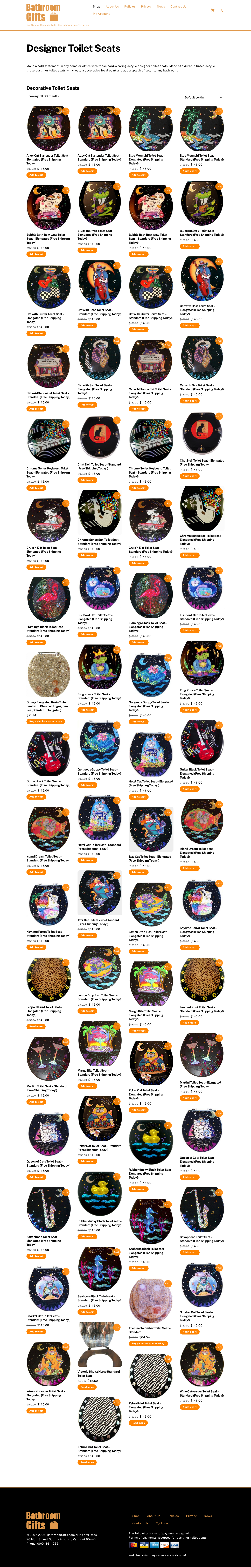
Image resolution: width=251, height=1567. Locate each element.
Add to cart (36, 174)
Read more (36, 1026)
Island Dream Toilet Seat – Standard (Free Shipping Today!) (48, 858)
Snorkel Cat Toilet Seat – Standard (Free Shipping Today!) (48, 1318)
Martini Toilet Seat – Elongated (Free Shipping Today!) (200, 1084)
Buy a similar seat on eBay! (148, 1343)
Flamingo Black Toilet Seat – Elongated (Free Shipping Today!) (148, 627)
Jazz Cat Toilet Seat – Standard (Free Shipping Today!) (98, 922)
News (161, 6)
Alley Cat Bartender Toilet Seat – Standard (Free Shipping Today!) (99, 157)
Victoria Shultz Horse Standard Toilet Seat (99, 1373)
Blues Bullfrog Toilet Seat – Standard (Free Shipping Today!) (202, 232)
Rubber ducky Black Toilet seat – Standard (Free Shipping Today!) (99, 1223)
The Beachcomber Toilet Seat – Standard (149, 1330)
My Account (101, 13)
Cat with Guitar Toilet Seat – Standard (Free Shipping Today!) (151, 316)
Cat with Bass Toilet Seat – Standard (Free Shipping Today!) (99, 312)
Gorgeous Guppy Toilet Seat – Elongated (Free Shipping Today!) (149, 706)
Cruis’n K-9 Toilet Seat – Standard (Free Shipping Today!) (151, 549)
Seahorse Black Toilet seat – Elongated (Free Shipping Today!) (147, 1252)
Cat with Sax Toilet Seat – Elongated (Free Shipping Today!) (95, 389)
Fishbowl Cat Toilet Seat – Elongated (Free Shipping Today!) (95, 619)
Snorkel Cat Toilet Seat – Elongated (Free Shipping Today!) (197, 1316)
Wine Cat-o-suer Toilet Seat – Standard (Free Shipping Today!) (202, 1393)
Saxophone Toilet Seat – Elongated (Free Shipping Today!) (43, 1240)
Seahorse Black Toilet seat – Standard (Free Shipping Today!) (99, 1298)
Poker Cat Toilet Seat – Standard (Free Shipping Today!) (99, 1148)
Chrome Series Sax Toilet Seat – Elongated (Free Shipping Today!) (201, 539)
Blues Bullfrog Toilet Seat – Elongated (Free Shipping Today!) (96, 234)
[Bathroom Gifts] (43, 20)
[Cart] (212, 10)
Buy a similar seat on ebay (45, 721)
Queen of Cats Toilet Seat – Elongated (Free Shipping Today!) (198, 1161)
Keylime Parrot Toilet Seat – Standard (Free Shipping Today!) (48, 933)
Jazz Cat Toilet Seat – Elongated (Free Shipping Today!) (150, 858)
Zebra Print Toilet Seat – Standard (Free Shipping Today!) (99, 1449)
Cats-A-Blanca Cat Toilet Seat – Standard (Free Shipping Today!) (48, 395)
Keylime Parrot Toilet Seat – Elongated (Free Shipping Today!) (198, 932)
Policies (130, 6)
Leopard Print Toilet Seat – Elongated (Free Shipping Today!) (44, 1011)
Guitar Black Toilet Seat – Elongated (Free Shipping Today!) (197, 773)
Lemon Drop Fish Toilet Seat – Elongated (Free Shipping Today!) (149, 935)
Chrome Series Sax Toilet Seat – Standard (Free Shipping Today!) (99, 541)
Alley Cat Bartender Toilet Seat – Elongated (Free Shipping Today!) (48, 159)
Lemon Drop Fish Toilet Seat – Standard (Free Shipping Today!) (99, 997)
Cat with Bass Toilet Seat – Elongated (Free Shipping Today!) (197, 310)
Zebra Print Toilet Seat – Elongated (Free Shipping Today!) (146, 1407)
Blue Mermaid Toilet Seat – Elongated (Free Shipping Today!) (147, 159)
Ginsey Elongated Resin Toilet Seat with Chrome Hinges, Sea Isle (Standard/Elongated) (47, 706)
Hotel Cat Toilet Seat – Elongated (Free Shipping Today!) (151, 783)
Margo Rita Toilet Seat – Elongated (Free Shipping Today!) (146, 1015)
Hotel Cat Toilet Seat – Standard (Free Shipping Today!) (99, 847)
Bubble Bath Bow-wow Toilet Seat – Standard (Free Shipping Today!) (150, 238)
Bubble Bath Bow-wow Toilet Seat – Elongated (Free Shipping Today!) (48, 238)
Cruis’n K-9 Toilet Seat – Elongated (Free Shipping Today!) (43, 551)
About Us (112, 6)
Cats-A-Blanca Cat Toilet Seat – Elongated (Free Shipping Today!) (150, 393)
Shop (96, 6)
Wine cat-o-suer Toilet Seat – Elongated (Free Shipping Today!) (45, 1395)
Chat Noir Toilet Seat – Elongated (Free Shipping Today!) (202, 462)
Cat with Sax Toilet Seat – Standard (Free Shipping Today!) (202, 387)
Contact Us (178, 6)
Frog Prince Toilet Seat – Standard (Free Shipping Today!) (99, 696)
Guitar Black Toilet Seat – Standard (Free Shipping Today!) (48, 783)
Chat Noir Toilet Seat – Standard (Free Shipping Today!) (99, 466)
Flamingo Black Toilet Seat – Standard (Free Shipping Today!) (48, 629)
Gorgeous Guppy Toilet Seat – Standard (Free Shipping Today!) (99, 771)
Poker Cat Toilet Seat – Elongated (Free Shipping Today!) (146, 1094)
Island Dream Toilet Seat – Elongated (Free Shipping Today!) (197, 852)
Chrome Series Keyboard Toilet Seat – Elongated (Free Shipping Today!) (48, 472)
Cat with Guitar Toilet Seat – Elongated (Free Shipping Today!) (45, 318)
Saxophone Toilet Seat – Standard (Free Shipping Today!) (202, 1239)
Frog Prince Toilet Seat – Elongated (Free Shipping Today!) (197, 694)
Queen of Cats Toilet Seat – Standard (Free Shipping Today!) (48, 1163)
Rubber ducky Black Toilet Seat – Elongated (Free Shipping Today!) (151, 1173)
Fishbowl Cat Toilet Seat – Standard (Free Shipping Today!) (202, 617)
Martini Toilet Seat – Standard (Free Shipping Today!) (46, 1088)
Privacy (146, 6)
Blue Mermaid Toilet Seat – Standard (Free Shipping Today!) (202, 157)
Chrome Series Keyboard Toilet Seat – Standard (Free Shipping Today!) (150, 472)
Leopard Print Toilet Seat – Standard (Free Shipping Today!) (202, 1009)
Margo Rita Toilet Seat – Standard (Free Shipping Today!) (99, 1072)
